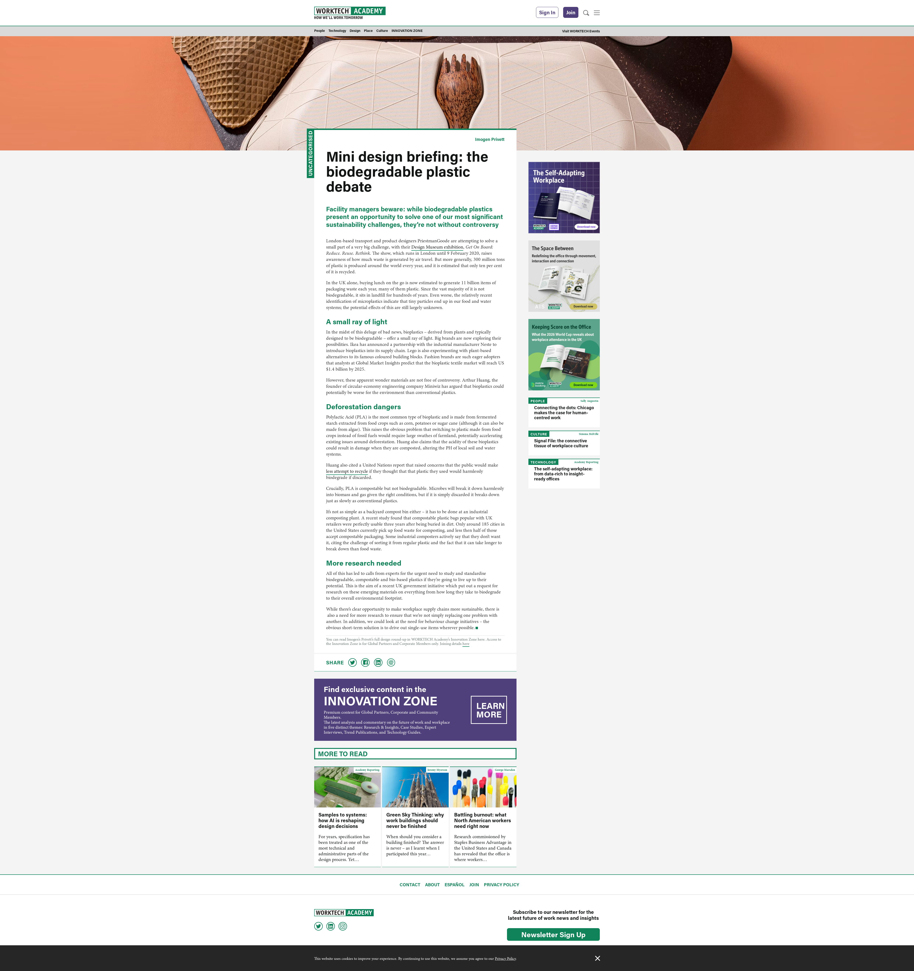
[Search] (586, 13)
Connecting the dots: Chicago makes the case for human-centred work (564, 412)
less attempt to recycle (347, 471)
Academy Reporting (367, 770)
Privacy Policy (505, 958)
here (465, 643)
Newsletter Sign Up (553, 934)
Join (570, 12)
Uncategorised (310, 153)
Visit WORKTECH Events (581, 31)
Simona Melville (588, 434)
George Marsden (505, 770)
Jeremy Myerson (437, 770)
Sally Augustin (589, 401)
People (538, 401)
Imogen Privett (490, 139)
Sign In (547, 12)
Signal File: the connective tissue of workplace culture (561, 443)
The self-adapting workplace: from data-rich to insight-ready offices (563, 474)
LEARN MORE (490, 710)
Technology (543, 462)
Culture (539, 434)
